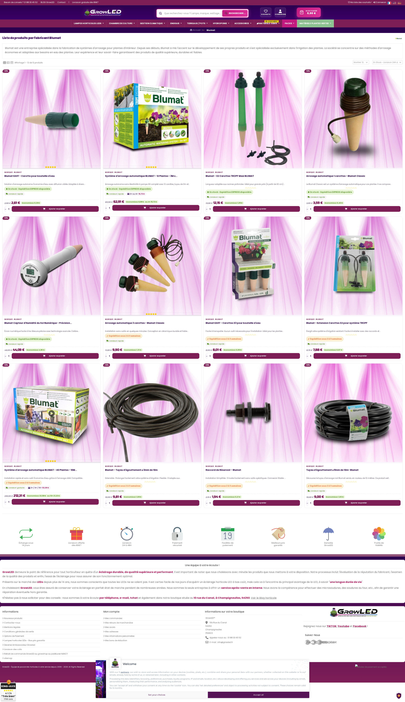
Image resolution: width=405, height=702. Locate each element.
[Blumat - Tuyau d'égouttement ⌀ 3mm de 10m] (152, 412)
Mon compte (111, 611)
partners (125, 672)
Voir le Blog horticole (264, 598)
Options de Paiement (14, 636)
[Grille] (4, 62)
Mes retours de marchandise (119, 623)
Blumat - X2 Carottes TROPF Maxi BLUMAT (230, 176)
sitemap (8, 658)
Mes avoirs (110, 627)
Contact (61, 2)
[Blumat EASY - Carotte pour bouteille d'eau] (51, 118)
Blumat (18, 172)
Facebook (308, 642)
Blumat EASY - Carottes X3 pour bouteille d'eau (233, 323)
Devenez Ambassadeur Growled (19, 645)
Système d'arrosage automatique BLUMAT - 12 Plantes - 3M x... (141, 176)
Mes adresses (111, 631)
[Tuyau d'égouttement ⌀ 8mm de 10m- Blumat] (353, 412)
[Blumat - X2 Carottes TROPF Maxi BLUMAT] (252, 118)
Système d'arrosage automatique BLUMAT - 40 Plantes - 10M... (40, 470)
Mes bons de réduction (116, 640)
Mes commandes (113, 618)
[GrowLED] (102, 12)
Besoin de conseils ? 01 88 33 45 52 (20, 2)
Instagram (320, 642)
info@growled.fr (225, 642)
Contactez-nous (12, 623)
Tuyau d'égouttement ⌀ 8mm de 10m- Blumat (332, 470)
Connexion (380, 2)
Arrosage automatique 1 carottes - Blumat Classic (335, 176)
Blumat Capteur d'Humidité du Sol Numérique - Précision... (38, 323)
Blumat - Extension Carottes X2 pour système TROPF (336, 323)
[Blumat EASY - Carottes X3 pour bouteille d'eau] (252, 265)
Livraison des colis (13, 649)
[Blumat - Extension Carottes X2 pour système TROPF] (353, 265)
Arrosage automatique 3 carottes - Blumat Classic (134, 323)
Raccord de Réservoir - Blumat (223, 470)
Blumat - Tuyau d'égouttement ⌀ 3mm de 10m (131, 470)
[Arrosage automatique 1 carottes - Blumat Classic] (353, 118)
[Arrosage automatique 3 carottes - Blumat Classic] (152, 265)
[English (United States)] (394, 3)
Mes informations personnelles (119, 636)
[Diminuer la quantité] (5, 209)
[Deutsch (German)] (399, 3)
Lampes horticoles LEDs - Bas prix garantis (24, 640)
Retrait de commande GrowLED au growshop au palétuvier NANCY (36, 654)
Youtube (315, 642)
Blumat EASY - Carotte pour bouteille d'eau (29, 176)
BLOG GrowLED (47, 2)
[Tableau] (11, 62)
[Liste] (8, 62)
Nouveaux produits (13, 618)
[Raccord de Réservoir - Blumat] (252, 412)
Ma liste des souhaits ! (361, 2)
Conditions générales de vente (19, 631)
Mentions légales (12, 627)
